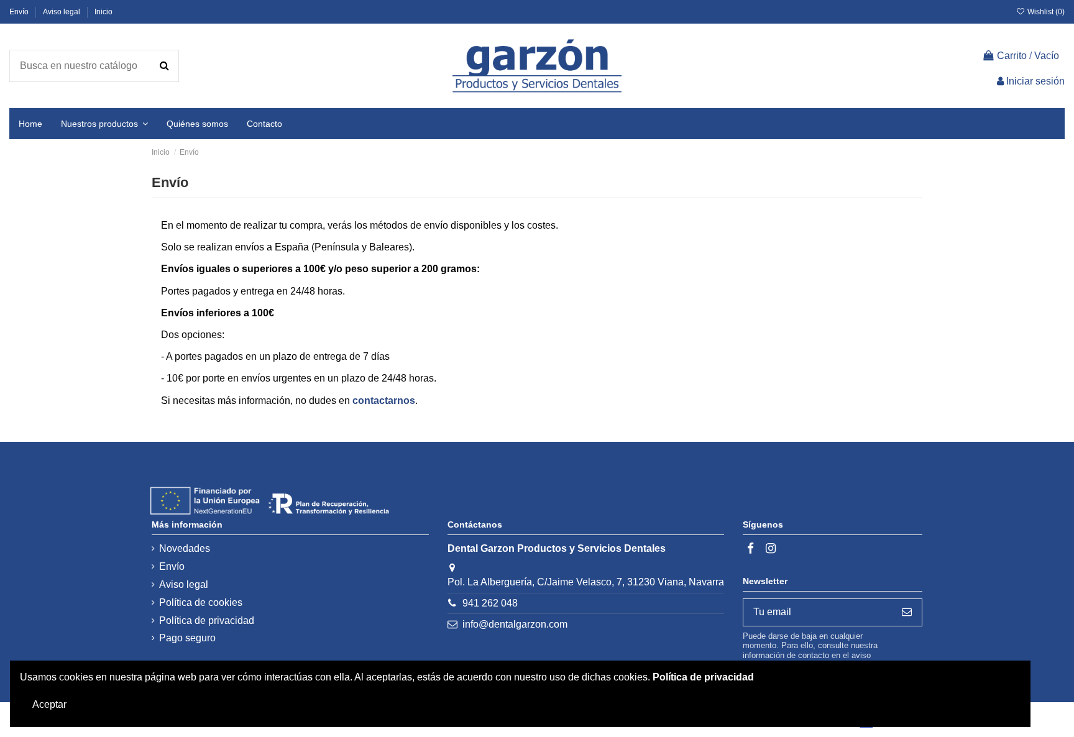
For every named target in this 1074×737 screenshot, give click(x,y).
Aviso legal (62, 11)
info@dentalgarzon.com (514, 624)
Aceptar (49, 704)
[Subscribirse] (907, 612)
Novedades (184, 548)
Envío (19, 11)
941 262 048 (490, 603)
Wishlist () (1045, 11)
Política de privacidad (206, 620)
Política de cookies (200, 602)
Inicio (103, 11)
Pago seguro (187, 638)
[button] (104, 123)
